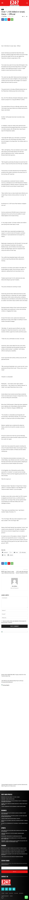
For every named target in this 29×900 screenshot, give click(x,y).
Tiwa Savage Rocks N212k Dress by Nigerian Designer (12, 856)
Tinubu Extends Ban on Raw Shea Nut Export (10, 818)
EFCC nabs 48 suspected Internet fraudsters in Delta (22, 572)
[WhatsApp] (12, 19)
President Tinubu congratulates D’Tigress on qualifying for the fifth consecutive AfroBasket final (14, 841)
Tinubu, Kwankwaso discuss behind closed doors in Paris (13, 806)
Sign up (14, 871)
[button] (2, 897)
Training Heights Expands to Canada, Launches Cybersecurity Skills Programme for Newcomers (14, 785)
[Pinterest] (9, 19)
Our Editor (5, 16)
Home (2, 7)
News (6, 7)
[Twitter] (5, 19)
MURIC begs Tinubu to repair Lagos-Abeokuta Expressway (7, 572)
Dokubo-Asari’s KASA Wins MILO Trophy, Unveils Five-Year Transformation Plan (13, 675)
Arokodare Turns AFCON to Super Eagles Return (11, 836)
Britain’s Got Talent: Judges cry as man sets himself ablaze (13, 848)
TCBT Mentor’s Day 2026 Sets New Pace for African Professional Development (12, 681)
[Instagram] (6, 889)
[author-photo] (14, 584)
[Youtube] (13, 889)
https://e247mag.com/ (14, 588)
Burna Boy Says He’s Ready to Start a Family (10, 797)
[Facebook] (2, 19)
